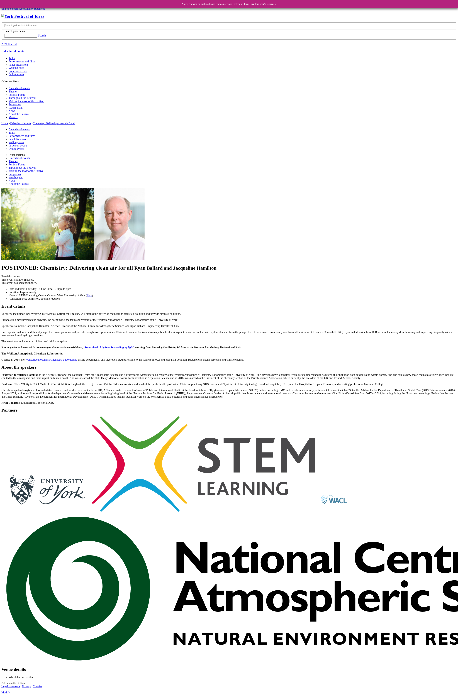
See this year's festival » (263, 4)
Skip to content (9, 8)
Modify (5, 692)
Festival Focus (17, 94)
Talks (12, 58)
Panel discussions (18, 64)
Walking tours (16, 67)
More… (13, 117)
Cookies (37, 686)
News (12, 110)
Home (4, 123)
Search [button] (42, 35)
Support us (15, 104)
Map (89, 295)
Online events (16, 74)
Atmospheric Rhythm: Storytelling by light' (109, 347)
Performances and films (22, 61)
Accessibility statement (32, 8)
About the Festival (19, 114)
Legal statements (10, 686)
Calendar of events (12, 51)
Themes (13, 91)
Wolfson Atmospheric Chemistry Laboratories (51, 359)
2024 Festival (9, 44)
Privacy (26, 686)
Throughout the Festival (22, 97)
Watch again (16, 107)
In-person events (18, 71)
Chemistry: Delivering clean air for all (54, 123)
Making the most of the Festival (26, 101)
